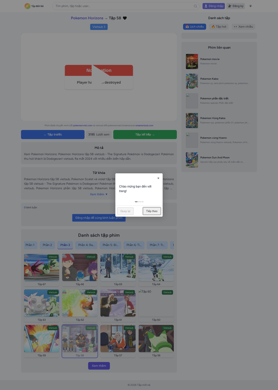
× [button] (158, 177)
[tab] (136, 201)
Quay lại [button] (125, 211)
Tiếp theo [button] (152, 211)
